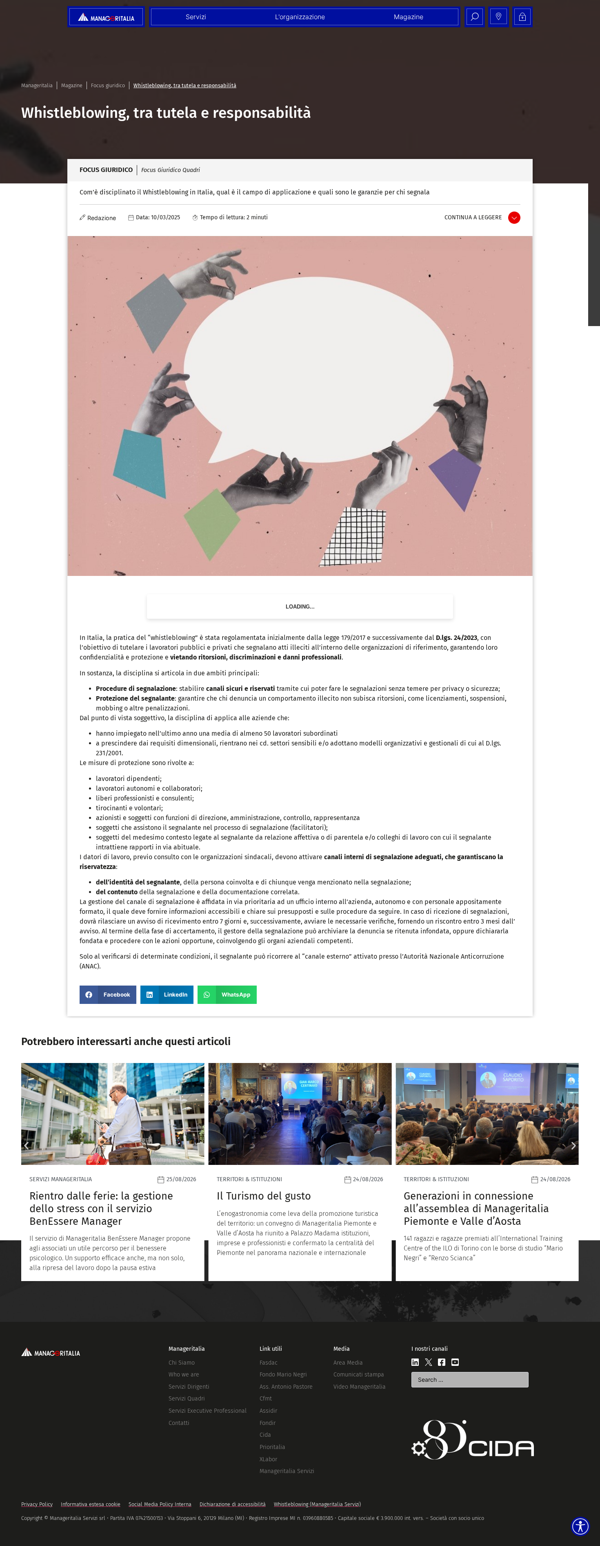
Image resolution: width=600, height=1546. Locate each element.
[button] (108, 995)
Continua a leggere (473, 217)
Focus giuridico (108, 85)
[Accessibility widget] (580, 1526)
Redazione (101, 217)
